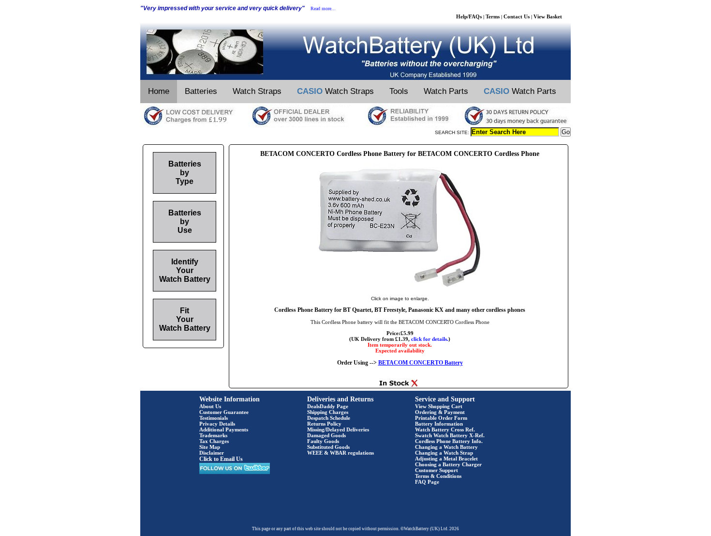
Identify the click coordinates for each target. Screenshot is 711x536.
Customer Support (436, 470)
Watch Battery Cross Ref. (445, 429)
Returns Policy (324, 424)
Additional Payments (223, 429)
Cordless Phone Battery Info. (449, 441)
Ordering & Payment (440, 412)
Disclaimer (211, 453)
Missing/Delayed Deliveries (338, 429)
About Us (210, 406)
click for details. (429, 339)
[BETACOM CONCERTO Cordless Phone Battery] (400, 288)
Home (158, 91)
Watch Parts (446, 91)
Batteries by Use (184, 221)
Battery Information (439, 424)
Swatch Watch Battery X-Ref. (450, 435)
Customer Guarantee (224, 412)
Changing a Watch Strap (444, 453)
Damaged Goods (326, 435)
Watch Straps (257, 91)
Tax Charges (214, 441)
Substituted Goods (328, 447)
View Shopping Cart (438, 406)
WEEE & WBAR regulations (340, 453)
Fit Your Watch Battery (184, 319)
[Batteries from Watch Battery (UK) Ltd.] (355, 78)
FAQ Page (427, 482)
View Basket (547, 16)
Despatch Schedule (328, 418)
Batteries (201, 91)
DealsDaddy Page (327, 406)
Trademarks (213, 435)
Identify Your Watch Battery (184, 270)
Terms (493, 16)
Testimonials (213, 418)
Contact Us (517, 16)
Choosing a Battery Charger (448, 464)
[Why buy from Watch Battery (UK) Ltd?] (355, 125)
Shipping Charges (327, 412)
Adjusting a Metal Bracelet (446, 458)
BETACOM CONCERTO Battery (420, 362)
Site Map (209, 447)
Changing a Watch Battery (446, 447)
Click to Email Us (221, 459)
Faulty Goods (323, 441)
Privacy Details (217, 424)
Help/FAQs (469, 16)
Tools (398, 91)
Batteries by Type (184, 172)
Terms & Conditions (438, 476)
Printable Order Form (441, 418)
